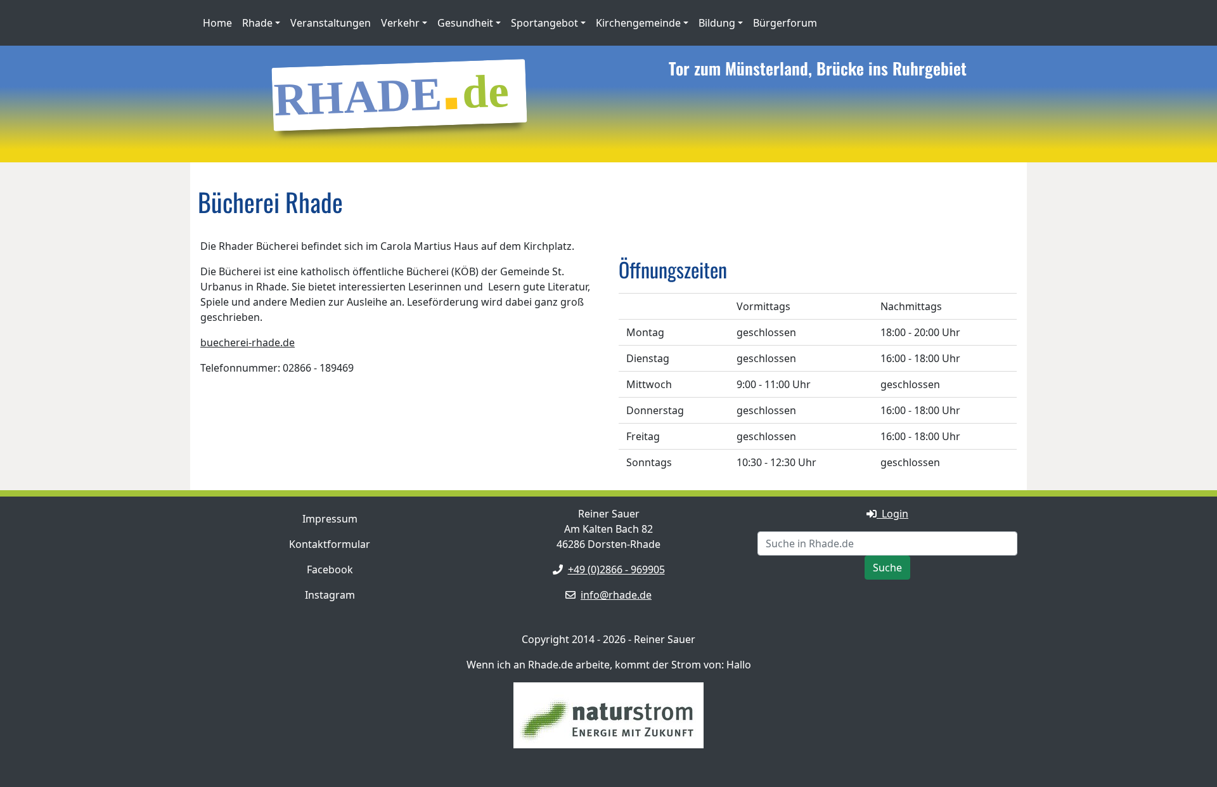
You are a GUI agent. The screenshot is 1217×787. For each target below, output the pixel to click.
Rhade (257, 23)
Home (217, 23)
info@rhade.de (616, 595)
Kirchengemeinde (638, 23)
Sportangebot (544, 23)
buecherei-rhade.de (247, 342)
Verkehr (400, 23)
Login (892, 514)
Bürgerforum (785, 23)
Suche (887, 568)
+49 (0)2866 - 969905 (616, 569)
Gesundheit (465, 23)
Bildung (717, 23)
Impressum (329, 519)
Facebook (330, 569)
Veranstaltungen (330, 23)
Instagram (330, 595)
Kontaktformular (329, 544)
